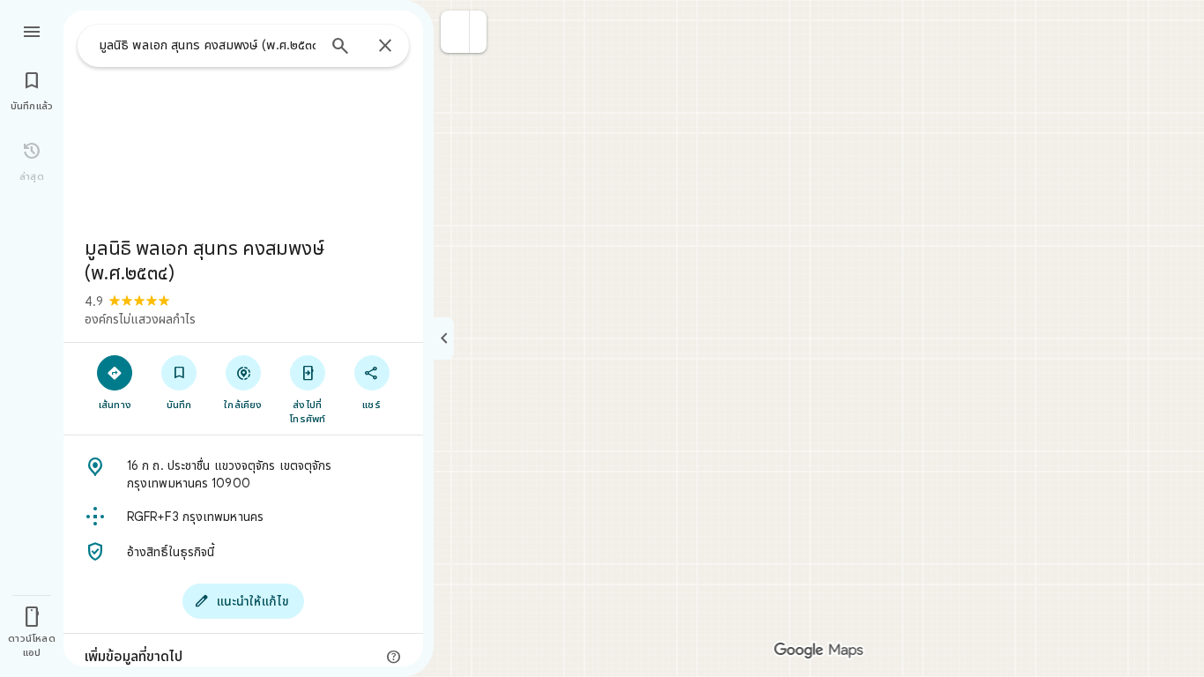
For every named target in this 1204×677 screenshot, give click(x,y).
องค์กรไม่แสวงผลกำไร (140, 319)
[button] (455, 32)
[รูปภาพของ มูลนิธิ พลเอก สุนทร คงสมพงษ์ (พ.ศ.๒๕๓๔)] (243, 116)
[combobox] (207, 45)
